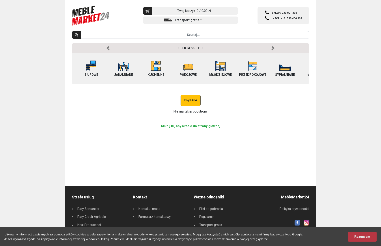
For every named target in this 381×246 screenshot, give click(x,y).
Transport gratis (210, 225)
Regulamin (206, 217)
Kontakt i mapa (149, 209)
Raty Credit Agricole (91, 217)
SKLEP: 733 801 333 (284, 12)
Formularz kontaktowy (154, 217)
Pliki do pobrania (211, 209)
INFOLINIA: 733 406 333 (287, 18)
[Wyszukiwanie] (76, 35)
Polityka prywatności (294, 209)
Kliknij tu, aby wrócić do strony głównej (190, 126)
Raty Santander (88, 209)
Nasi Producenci (89, 225)
